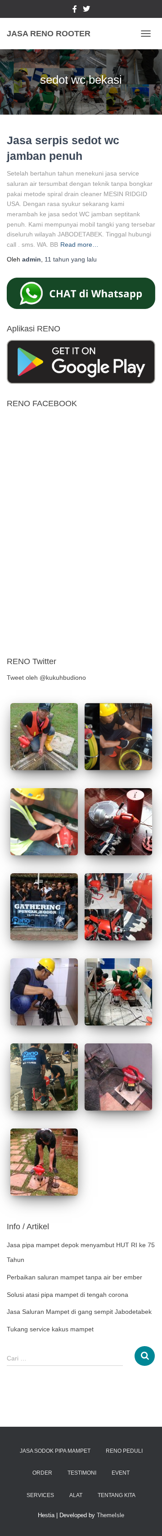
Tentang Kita (116, 1495)
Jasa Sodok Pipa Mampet (55, 1451)
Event (121, 1473)
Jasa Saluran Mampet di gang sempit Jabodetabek (79, 1311)
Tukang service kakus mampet (50, 1329)
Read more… (79, 244)
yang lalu (71, 259)
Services (40, 1495)
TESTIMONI (82, 1473)
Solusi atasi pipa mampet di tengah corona (67, 1294)
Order (42, 1473)
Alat (75, 1495)
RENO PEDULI (124, 1451)
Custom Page (74, 10)
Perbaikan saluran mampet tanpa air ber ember (74, 1277)
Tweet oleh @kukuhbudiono (46, 677)
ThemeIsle (110, 1515)
